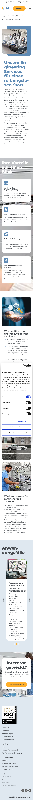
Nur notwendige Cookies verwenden (16, 433)
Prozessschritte (7, 737)
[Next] (29, 602)
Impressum (6, 783)
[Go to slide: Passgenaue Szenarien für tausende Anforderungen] (16, 644)
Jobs (3, 747)
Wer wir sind (6, 760)
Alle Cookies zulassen (16, 427)
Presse (25, 2)
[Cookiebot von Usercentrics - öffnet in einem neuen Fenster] (23, 365)
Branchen (5, 731)
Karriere (5, 744)
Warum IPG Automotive (10, 750)
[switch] (28, 402)
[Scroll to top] (29, 796)
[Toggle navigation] (30, 8)
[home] (3, 16)
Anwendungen (7, 734)
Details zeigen (22, 421)
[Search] (30, 2)
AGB (3, 780)
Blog (19, 2)
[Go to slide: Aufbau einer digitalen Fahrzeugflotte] (18, 644)
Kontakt (19, 8)
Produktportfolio (8, 740)
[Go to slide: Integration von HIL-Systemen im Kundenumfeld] (14, 644)
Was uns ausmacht (9, 763)
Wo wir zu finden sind (10, 766)
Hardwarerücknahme (10, 786)
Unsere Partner (7, 769)
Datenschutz (6, 777)
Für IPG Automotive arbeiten (12, 753)
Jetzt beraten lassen (16, 684)
